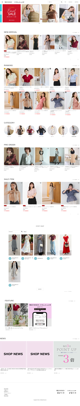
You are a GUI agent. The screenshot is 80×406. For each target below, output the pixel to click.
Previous (70, 59)
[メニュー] (2, 2)
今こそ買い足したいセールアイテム (14, 328)
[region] (40, 13)
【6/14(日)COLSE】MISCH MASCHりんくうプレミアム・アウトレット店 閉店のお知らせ (39, 369)
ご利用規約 (5, 394)
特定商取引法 (6, 391)
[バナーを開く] (12, 13)
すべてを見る (75, 32)
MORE (40, 289)
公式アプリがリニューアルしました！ (38, 328)
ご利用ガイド (6, 390)
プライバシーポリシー (7, 393)
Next (78, 59)
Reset (25, 231)
